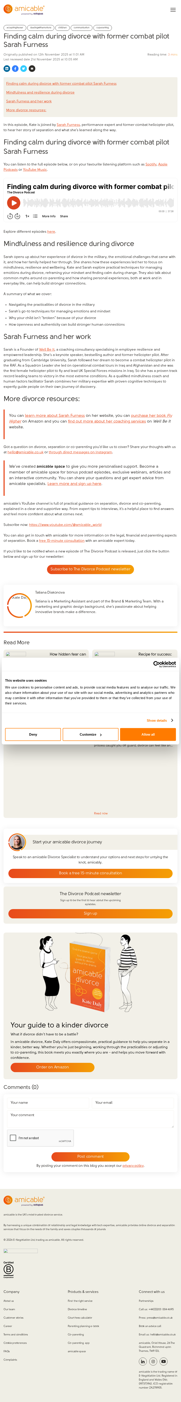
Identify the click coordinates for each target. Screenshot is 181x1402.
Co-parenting (76, 1334)
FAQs (7, 1351)
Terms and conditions (16, 1334)
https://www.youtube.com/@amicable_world (65, 525)
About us (9, 1301)
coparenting (102, 28)
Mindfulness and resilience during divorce (40, 92)
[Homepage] (24, 9)
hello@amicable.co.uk (25, 452)
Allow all (148, 734)
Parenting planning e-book (83, 1326)
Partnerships (146, 1301)
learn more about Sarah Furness (55, 416)
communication (81, 28)
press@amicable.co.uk (160, 1318)
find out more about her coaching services (107, 422)
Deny (33, 734)
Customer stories (13, 1318)
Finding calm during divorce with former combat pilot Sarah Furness (61, 84)
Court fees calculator (80, 1318)
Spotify (150, 164)
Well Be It (47, 350)
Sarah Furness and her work (29, 101)
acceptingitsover (15, 28)
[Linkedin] (143, 1361)
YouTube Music (35, 170)
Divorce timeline (77, 1309)
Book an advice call (150, 1326)
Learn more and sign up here (74, 484)
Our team (9, 1309)
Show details (157, 720)
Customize (88, 734)
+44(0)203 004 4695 (161, 1309)
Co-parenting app (79, 1343)
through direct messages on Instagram (80, 452)
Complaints (10, 1360)
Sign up (90, 914)
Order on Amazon (52, 1067)
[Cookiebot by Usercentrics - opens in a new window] (156, 664)
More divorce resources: (26, 110)
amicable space (77, 1351)
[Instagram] (153, 1361)
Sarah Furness (68, 125)
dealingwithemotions (40, 28)
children (62, 28)
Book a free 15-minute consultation (90, 873)
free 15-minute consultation (62, 541)
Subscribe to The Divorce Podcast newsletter (90, 569)
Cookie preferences (15, 1343)
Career (8, 1326)
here (51, 232)
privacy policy (133, 1166)
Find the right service (80, 1301)
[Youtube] (164, 1361)
